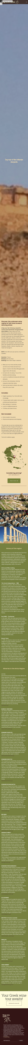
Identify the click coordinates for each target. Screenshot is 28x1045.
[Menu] (26, 2)
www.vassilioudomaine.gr (7, 755)
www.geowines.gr (5, 862)
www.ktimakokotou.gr (7, 780)
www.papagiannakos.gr (7, 894)
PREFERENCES (6, 1040)
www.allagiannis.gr (6, 914)
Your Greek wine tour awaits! (14, 997)
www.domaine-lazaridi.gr (7, 936)
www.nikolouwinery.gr (7, 961)
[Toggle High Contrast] (1, 1)
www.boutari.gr (5, 810)
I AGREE (21, 1040)
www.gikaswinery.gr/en (7, 984)
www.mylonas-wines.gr (7, 831)
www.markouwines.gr (6, 729)
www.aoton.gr (4, 705)
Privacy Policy (6, 1037)
